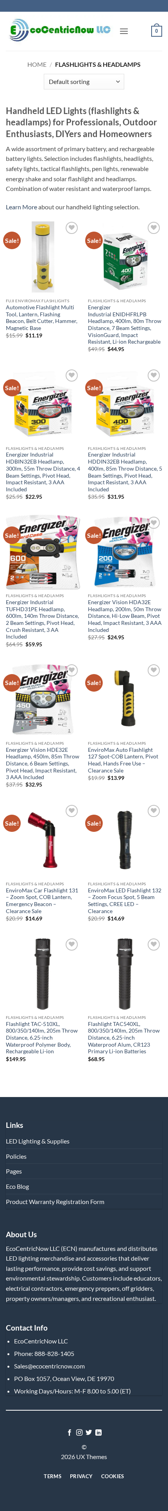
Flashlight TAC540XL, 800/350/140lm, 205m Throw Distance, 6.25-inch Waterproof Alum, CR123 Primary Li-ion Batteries (124, 1038)
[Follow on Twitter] (89, 1432)
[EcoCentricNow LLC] (59, 31)
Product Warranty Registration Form (55, 1201)
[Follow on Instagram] (79, 1432)
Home (36, 64)
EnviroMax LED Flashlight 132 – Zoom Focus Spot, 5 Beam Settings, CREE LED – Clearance (124, 900)
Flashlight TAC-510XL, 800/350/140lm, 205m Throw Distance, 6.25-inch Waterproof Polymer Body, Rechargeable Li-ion (42, 1038)
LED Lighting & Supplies (38, 1141)
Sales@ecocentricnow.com (49, 1366)
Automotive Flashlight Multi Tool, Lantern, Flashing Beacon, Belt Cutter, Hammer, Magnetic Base (41, 317)
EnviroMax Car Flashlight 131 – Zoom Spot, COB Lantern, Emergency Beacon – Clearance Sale (42, 900)
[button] (124, 31)
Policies (16, 1156)
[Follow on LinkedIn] (98, 1432)
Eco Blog (17, 1186)
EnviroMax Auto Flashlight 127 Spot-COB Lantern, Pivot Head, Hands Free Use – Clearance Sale (123, 760)
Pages (14, 1171)
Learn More (21, 207)
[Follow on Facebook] (69, 1432)
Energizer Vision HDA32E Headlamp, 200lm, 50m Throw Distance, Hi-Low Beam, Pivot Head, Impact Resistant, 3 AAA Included (125, 616)
